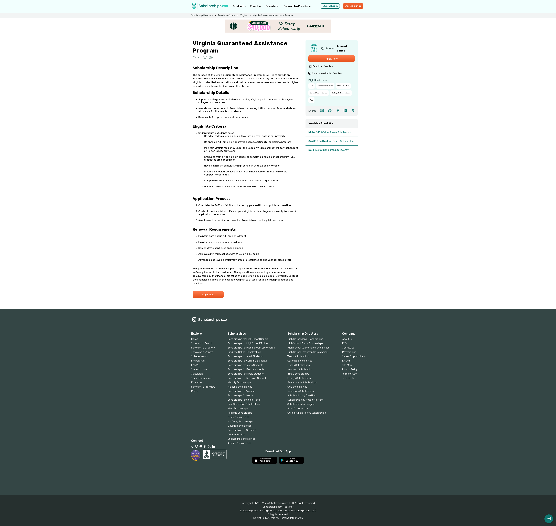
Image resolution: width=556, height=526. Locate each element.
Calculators (197, 373)
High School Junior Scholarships (305, 343)
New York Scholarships (300, 369)
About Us (347, 339)
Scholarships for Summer (242, 430)
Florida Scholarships (298, 365)
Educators (272, 6)
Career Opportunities (353, 356)
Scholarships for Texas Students (245, 365)
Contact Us (348, 347)
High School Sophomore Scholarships (308, 347)
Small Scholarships (297, 408)
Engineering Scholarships (241, 438)
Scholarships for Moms (240, 395)
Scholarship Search (201, 343)
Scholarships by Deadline (301, 395)
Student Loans (199, 369)
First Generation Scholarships (244, 404)
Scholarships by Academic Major (305, 399)
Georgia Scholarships (299, 378)
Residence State (226, 15)
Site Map (347, 365)
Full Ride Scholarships (240, 412)
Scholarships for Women (241, 391)
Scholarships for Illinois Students (246, 373)
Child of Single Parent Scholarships (306, 412)
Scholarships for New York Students (247, 378)
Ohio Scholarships (297, 386)
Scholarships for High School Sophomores (251, 347)
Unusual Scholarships (240, 425)
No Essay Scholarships (240, 421)
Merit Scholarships (238, 408)
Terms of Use (349, 373)
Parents (255, 6)
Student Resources (201, 378)
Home (194, 339)
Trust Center (348, 378)
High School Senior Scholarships (305, 339)
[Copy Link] (330, 110)
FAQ (344, 343)
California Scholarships (299, 360)
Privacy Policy (349, 369)
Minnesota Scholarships (300, 391)
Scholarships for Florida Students (246, 369)
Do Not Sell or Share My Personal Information (278, 517)
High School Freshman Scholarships (307, 352)
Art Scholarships (237, 434)
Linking (346, 360)
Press (194, 391)
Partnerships (349, 352)
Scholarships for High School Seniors (248, 339)
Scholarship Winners (202, 352)
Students (239, 6)
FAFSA (195, 365)
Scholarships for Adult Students (245, 356)
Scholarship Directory (202, 15)
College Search (199, 356)
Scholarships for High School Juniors (248, 343)
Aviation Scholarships (239, 443)
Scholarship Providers (297, 6)
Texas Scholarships (298, 356)
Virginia (243, 15)
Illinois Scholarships (298, 373)
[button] (194, 57)
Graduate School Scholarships (244, 352)
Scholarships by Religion (300, 404)
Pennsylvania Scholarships (302, 382)
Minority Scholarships (239, 382)
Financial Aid (198, 360)
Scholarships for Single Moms (244, 399)
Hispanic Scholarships (240, 386)
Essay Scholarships (238, 417)
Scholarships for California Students (247, 360)
